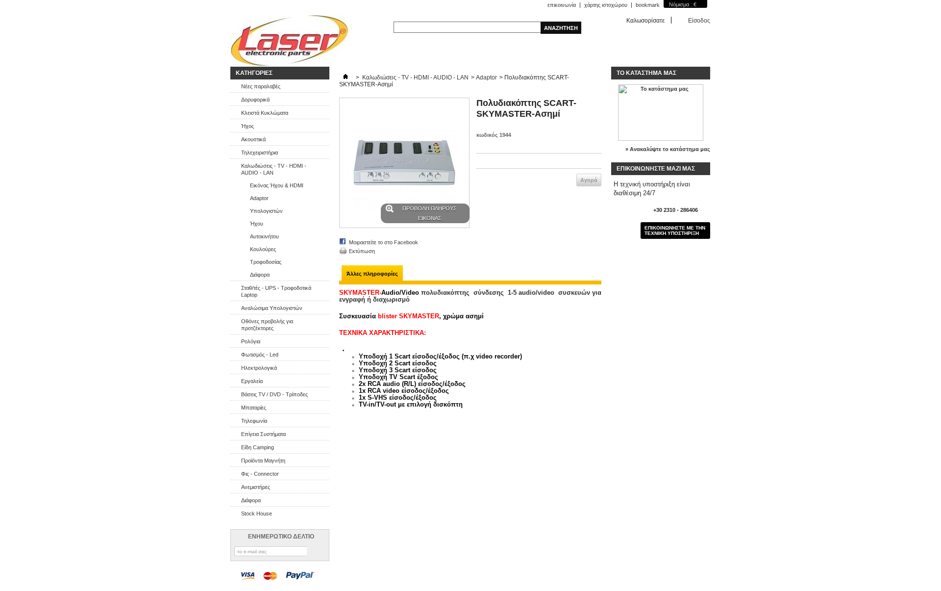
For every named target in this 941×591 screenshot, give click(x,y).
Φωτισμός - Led (259, 355)
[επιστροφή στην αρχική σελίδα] (345, 77)
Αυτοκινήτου (264, 236)
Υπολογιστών (266, 211)
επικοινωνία (561, 5)
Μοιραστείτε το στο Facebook (383, 242)
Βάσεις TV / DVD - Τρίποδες (274, 394)
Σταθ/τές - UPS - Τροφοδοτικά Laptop (276, 291)
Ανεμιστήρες (255, 487)
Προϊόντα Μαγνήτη (263, 460)
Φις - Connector (260, 474)
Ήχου (256, 224)
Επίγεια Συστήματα (263, 434)
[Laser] (289, 41)
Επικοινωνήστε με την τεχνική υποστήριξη (674, 230)
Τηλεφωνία (254, 421)
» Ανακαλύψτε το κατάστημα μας (667, 149)
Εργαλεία (252, 381)
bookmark (648, 5)
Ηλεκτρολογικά (259, 368)
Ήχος (247, 126)
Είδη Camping (257, 447)
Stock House (256, 513)
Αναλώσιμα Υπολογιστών (271, 308)
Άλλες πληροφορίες (372, 274)
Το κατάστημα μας (646, 73)
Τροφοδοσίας (265, 262)
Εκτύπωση (362, 251)
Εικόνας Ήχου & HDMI (276, 185)
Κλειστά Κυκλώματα (264, 113)
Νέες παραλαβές (260, 86)
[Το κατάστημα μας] (660, 139)
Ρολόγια (250, 341)
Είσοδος (699, 20)
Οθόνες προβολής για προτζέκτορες (267, 324)
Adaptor (259, 198)
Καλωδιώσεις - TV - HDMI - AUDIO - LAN (273, 169)
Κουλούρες (263, 249)
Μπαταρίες (253, 408)
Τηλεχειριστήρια (259, 152)
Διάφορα (260, 275)
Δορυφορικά (255, 100)
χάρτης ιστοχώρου (605, 5)
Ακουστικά (253, 139)
